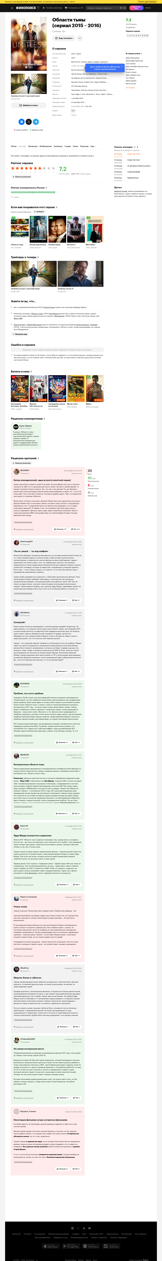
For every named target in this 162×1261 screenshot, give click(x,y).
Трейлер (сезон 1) (65, 289)
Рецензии (84, 146)
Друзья (118, 187)
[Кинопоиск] (26, 8)
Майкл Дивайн (131, 80)
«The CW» (88, 106)
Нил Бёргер (75, 78)
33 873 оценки (131, 24)
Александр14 (26, 541)
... (108, 74)
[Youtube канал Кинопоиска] (89, 1228)
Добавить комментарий (24, 529)
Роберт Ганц (88, 82)
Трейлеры (58, 146)
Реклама (27, 1233)
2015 (73, 53)
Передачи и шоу (60, 1237)
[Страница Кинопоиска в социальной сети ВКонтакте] (72, 1228)
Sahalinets (25, 612)
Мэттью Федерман (89, 74)
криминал (104, 61)
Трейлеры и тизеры (23, 257)
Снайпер (93, 324)
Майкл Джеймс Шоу (133, 75)
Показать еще (21, 334)
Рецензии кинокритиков (27, 418)
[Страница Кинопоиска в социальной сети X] (78, 1228)
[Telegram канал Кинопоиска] (83, 1228)
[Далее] (103, 388)
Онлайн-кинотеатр (54, 8)
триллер (84, 61)
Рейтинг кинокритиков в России (28, 187)
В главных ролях (133, 54)
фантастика (75, 61)
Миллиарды (59, 315)
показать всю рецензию (23, 522)
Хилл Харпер (130, 63)
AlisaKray (24, 968)
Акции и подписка (99, 1237)
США (73, 57)
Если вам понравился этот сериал (33, 207)
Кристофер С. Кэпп (78, 94)
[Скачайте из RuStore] (111, 1246)
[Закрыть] (121, 66)
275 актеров (130, 87)
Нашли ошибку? (22, 129)
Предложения (112, 1233)
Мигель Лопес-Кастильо (97, 90)
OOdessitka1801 (27, 1039)
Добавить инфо (37, 129)
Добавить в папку (30, 105)
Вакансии (16, 1233)
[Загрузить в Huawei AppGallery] (91, 1246)
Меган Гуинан (131, 83)
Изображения (46, 146)
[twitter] (29, 122)
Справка (75, 1233)
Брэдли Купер (101, 78)
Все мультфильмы (42, 1237)
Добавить (40, 212)
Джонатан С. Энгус (93, 94)
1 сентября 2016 (77, 98)
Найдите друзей (120, 191)
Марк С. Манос (106, 94)
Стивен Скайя (102, 74)
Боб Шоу (84, 90)
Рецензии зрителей (24, 458)
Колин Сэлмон (131, 72)
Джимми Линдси (77, 82)
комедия (96, 61)
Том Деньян (130, 69)
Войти (148, 8)
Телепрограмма (70, 1260)
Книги (95, 1260)
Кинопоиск (30, 1260)
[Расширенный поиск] (121, 8)
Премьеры (33, 146)
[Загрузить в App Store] (51, 1246)
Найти (124, 8)
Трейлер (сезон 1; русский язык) (25, 96)
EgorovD (24, 826)
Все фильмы (127, 1233)
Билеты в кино (20, 371)
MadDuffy (24, 755)
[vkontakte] (22, 122)
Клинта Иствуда (82, 324)
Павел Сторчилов (28, 897)
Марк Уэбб (18, 318)
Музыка (81, 1260)
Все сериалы (140, 1233)
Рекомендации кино (79, 1237)
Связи (75, 146)
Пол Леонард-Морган (79, 86)
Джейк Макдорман (133, 57)
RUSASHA (24, 683)
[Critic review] (26, 435)
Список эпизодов (125, 146)
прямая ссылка (77, 473)
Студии (68, 146)
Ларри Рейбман (100, 82)
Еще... (93, 146)
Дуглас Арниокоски (78, 69)
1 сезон (78, 53)
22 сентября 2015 (77, 102)
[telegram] (36, 122)
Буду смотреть (66, 38)
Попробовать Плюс (136, 7)
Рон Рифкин (130, 77)
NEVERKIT (24, 470)
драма (90, 61)
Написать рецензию (23, 176)
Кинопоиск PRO (96, 1233)
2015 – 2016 (85, 25)
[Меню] (12, 8)
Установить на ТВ (75, 8)
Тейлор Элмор (76, 74)
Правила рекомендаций (58, 1233)
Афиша (88, 1260)
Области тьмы (37, 313)
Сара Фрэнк (75, 90)
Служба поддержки (118, 1237)
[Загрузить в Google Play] (71, 1246)
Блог (84, 1233)
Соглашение (39, 1233)
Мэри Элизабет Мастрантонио (137, 66)
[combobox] (102, 8)
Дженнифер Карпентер (134, 60)
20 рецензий (130, 27)
